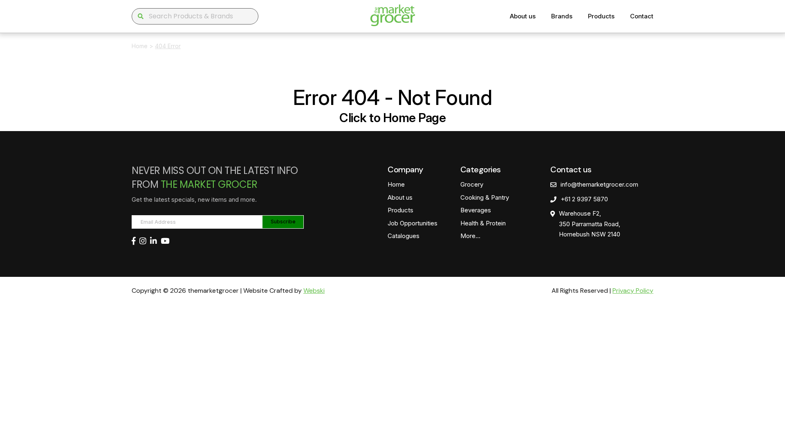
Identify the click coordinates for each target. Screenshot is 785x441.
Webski (314, 290)
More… (470, 236)
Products (601, 16)
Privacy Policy (632, 290)
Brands (561, 16)
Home (140, 45)
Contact (641, 16)
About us (523, 16)
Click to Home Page (392, 117)
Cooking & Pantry (484, 197)
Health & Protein (483, 223)
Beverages (475, 210)
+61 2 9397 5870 (584, 199)
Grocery (471, 184)
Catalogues (403, 236)
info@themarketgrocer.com (599, 184)
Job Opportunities (412, 223)
